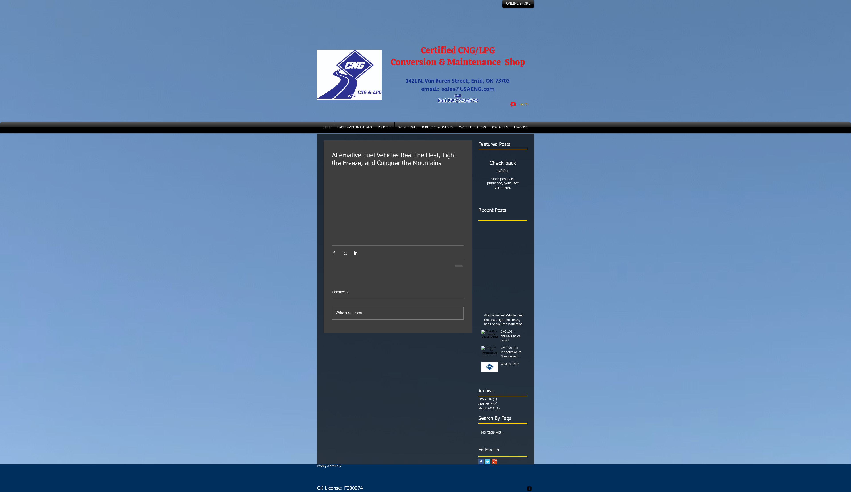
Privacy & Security (329, 466)
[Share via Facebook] (334, 253)
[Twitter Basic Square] (487, 461)
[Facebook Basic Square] (481, 461)
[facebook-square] (529, 488)
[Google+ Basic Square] (494, 461)
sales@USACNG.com (468, 89)
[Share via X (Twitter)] (345, 253)
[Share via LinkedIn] (356, 253)
